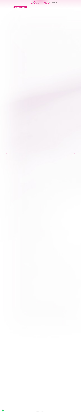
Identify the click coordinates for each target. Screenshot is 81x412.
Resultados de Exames (20, 7)
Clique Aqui (22, 101)
